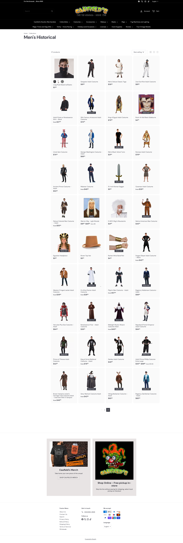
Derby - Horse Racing (64, 27)
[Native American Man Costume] (146, 211)
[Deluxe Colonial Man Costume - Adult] (64, 212)
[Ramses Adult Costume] (146, 142)
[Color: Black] (54, 81)
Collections (32, 33)
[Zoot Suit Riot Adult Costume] (146, 71)
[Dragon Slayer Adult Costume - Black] (146, 246)
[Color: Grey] (62, 81)
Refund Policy (64, 522)
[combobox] (39, 11)
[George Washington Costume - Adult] (91, 143)
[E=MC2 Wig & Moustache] (119, 211)
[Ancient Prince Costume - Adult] (64, 177)
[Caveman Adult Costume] (146, 176)
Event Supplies (117, 27)
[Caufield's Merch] (69, 454)
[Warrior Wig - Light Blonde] (91, 211)
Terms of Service (65, 527)
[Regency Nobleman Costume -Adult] (146, 281)
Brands (128, 27)
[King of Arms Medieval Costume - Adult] (91, 350)
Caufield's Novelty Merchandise (45, 22)
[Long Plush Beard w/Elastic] (64, 73)
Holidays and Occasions (86, 27)
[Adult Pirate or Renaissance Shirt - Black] (64, 108)
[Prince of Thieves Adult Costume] (64, 350)
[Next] (108, 410)
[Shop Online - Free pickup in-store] (114, 460)
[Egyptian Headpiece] (64, 245)
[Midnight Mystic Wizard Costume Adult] (119, 315)
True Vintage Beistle (143, 27)
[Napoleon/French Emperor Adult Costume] (146, 315)
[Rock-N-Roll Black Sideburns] (146, 107)
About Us (63, 512)
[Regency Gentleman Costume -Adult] (146, 384)
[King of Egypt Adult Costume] (119, 107)
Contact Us (63, 514)
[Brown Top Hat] (91, 245)
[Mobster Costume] (91, 176)
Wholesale (63, 529)
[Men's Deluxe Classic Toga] (119, 71)
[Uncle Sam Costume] (64, 142)
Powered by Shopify (90, 539)
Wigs (123, 22)
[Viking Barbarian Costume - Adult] (119, 384)
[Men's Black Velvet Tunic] (119, 142)
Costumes (77, 22)
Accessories (90, 22)
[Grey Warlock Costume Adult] (91, 384)
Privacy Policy (64, 519)
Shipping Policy (65, 524)
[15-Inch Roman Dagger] (119, 176)
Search (62, 517)
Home (25, 33)
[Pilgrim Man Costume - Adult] (119, 280)
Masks (114, 22)
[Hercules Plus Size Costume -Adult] (64, 315)
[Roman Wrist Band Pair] (119, 245)
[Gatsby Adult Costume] (119, 349)
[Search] (52, 11)
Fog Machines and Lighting (140, 22)
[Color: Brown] (58, 81)
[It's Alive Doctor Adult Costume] (91, 281)
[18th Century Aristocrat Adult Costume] (91, 108)
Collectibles (64, 22)
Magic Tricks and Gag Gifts (42, 27)
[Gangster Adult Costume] (91, 71)
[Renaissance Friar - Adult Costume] (91, 315)
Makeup (103, 22)
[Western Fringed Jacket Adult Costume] (64, 281)
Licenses (103, 27)
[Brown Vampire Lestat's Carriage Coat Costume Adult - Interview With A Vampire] (64, 385)
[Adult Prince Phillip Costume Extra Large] (146, 350)
